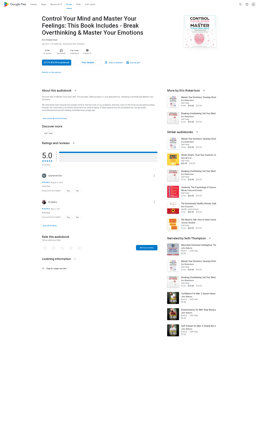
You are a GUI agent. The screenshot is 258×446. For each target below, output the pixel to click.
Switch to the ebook (51, 72)
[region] (95, 52)
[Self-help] (48, 133)
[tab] (33, 4)
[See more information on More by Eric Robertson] (204, 90)
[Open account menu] (253, 4)
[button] (68, 190)
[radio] (45, 248)
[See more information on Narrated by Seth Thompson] (209, 238)
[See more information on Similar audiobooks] (197, 132)
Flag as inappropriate (54, 268)
